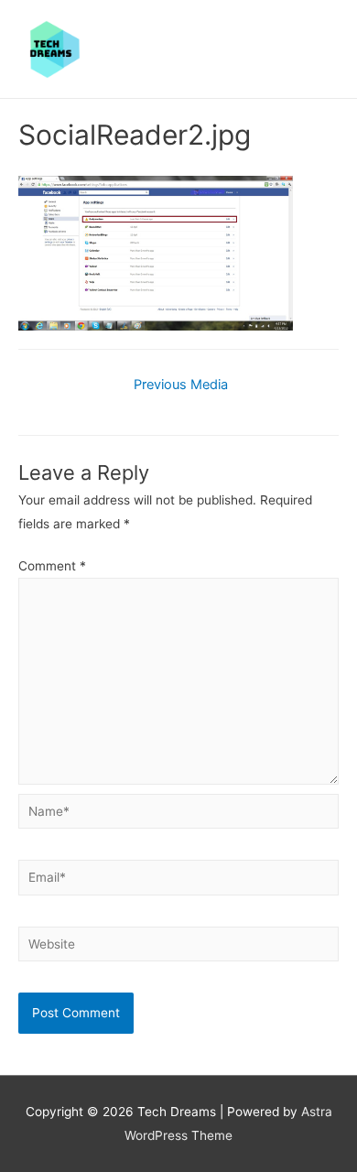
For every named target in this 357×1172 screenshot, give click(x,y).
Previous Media (181, 384)
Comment (52, 566)
